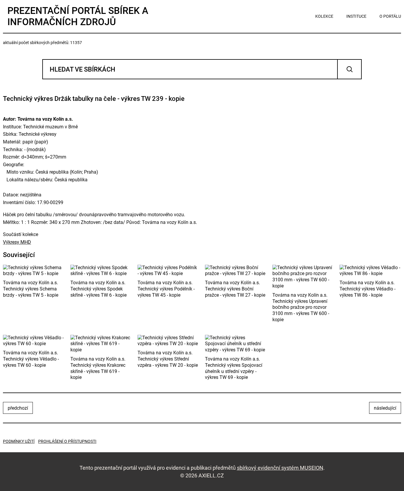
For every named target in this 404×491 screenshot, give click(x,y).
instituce (356, 16)
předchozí (18, 408)
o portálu (390, 16)
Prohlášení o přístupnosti (67, 441)
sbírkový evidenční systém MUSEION (280, 468)
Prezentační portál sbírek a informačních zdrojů (77, 16)
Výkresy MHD (17, 242)
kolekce (324, 16)
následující (385, 408)
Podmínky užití (19, 441)
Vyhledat (349, 69)
